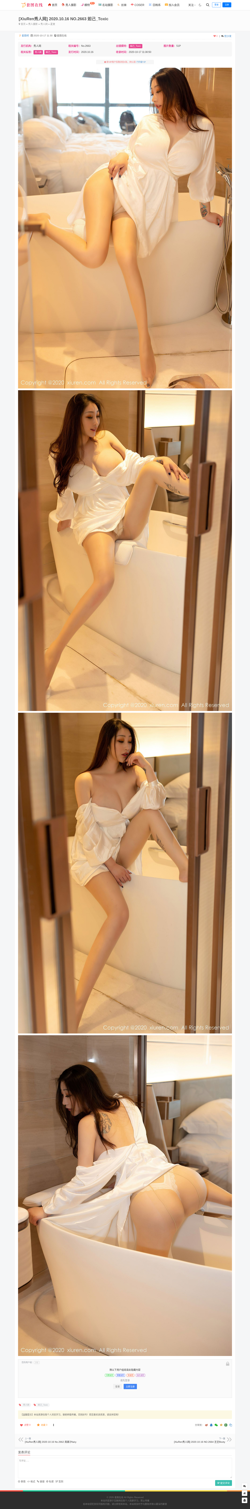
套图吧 (25, 35)
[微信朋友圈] (216, 1425)
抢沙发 (227, 36)
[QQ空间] (221, 1424)
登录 (117, 1386)
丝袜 (123, 5)
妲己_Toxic (135, 46)
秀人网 (44, 24)
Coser (139, 5)
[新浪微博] (206, 1425)
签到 (60, 1481)
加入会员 (174, 5)
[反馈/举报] (53, 1425)
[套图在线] (31, 9)
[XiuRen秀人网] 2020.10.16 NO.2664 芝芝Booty (199, 1441)
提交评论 (225, 1483)
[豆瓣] (225, 1425)
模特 (89, 4)
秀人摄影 (70, 5)
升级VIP (142, 62)
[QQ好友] (211, 1425)
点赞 (27, 1425)
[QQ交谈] (244, 1500)
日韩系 (156, 5)
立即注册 (130, 1386)
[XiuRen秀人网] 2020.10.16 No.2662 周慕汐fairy (50, 1441)
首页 (54, 5)
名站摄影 (107, 5)
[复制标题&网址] (230, 1425)
